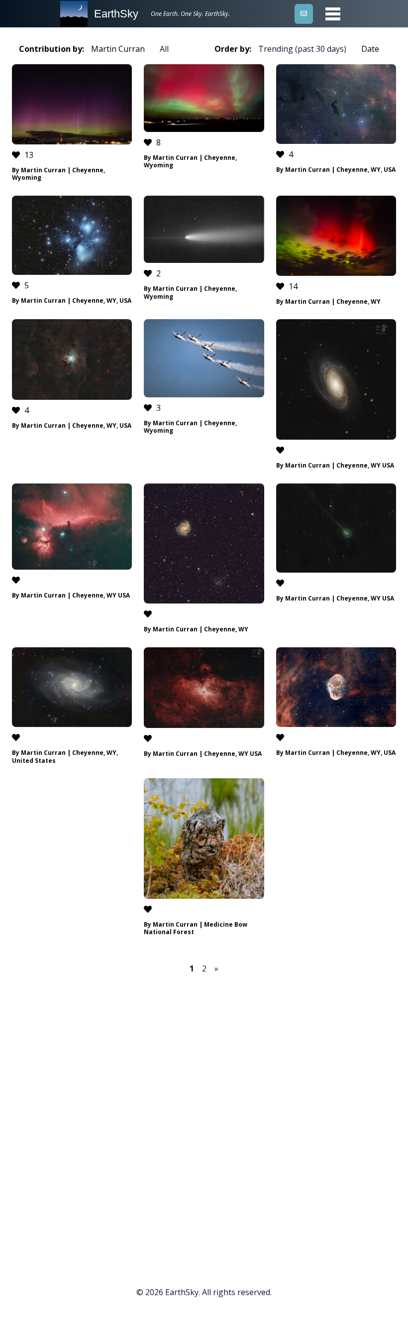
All (164, 48)
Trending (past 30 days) (302, 48)
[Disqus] (204, 1114)
